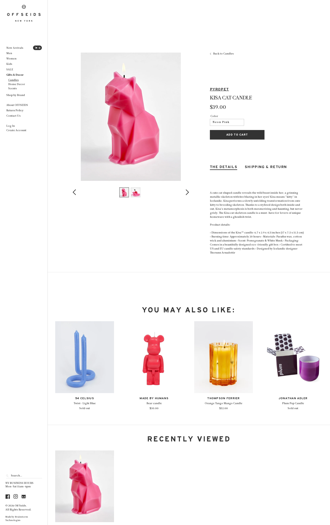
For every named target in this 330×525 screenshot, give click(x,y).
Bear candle (154, 403)
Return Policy (14, 110)
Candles (13, 80)
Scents (12, 88)
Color (214, 116)
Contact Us (13, 116)
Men (9, 53)
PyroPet (219, 89)
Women (11, 58)
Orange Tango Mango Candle (223, 403)
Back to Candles (223, 54)
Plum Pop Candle (293, 403)
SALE (9, 69)
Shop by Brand (15, 95)
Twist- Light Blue (85, 403)
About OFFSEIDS (17, 105)
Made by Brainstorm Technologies (16, 519)
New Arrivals (14, 48)
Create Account (16, 130)
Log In (10, 126)
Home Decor (16, 84)
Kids (9, 64)
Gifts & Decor (14, 75)
